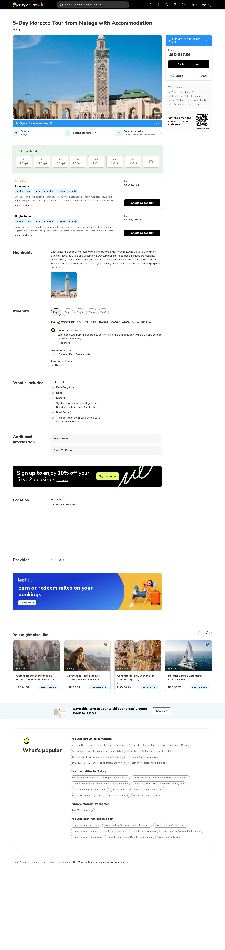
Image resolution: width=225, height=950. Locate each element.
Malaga (17, 29)
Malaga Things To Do (43, 862)
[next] (209, 633)
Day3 (80, 312)
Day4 (91, 312)
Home (16, 862)
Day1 (56, 312)
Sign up (205, 4)
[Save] (55, 644)
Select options (188, 64)
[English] (166, 4)
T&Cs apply (62, 480)
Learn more (27, 602)
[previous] (201, 633)
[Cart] (183, 4)
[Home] (28, 4)
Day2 (68, 312)
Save (203, 76)
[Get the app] (150, 4)
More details (21, 205)
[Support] (175, 4)
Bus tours (63, 862)
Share (179, 76)
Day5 (103, 312)
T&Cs (157, 123)
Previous (10, 77)
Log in (194, 4)
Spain (25, 862)
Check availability (142, 203)
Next (164, 77)
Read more (64, 342)
